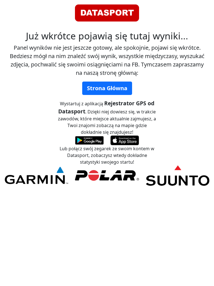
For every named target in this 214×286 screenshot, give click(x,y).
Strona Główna (107, 88)
